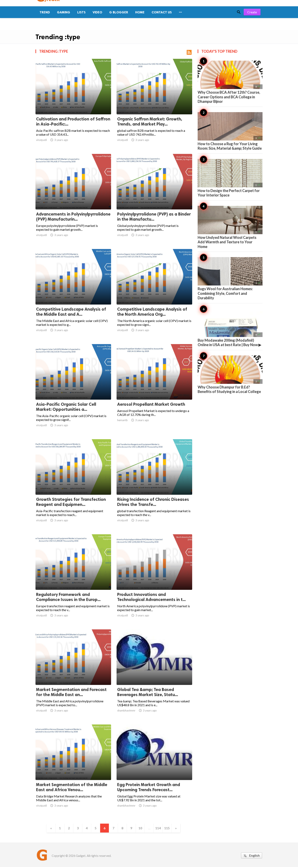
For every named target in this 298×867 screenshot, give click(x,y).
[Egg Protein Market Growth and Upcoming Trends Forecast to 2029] (154, 769)
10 (140, 828)
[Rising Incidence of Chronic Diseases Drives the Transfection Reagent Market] (154, 484)
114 (158, 828)
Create (252, 12)
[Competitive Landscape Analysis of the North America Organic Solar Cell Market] (154, 294)
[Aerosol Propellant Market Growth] (154, 389)
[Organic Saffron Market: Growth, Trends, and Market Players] (154, 104)
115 (167, 828)
